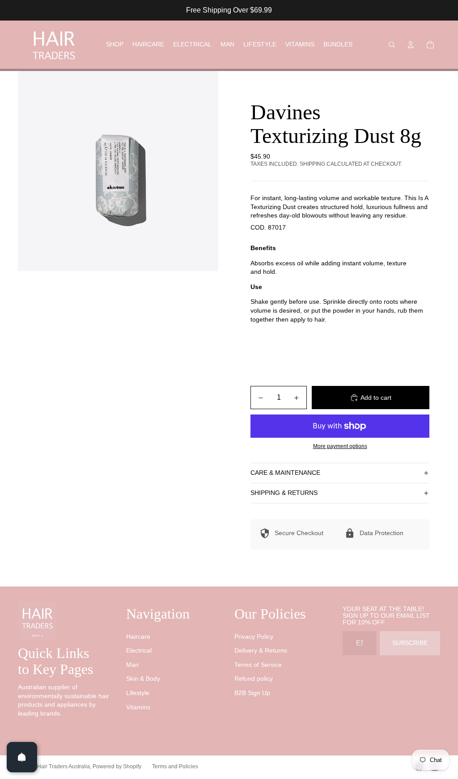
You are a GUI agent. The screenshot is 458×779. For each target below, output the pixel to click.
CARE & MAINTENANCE (285, 472)
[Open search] (392, 44)
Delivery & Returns (260, 650)
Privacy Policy (253, 636)
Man (132, 664)
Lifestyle (137, 692)
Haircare (138, 636)
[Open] (22, 757)
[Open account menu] (410, 44)
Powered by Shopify (117, 766)
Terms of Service (258, 664)
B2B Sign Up (252, 692)
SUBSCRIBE (410, 642)
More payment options (340, 446)
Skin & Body (143, 678)
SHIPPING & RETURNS (284, 492)
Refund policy (253, 678)
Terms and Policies (175, 766)
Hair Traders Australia (63, 766)
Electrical (139, 650)
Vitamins (138, 707)
